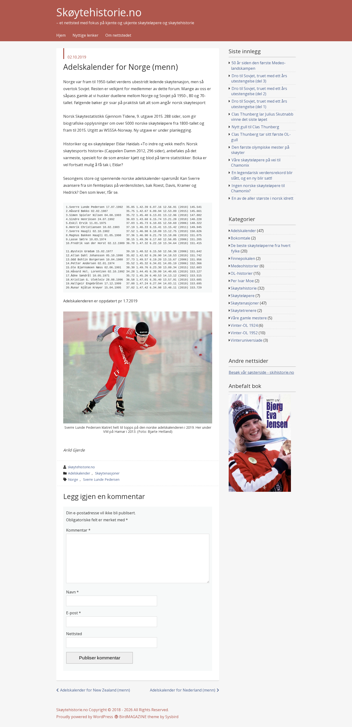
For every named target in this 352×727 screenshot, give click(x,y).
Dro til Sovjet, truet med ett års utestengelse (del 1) (259, 104)
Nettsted (74, 633)
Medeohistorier (245, 266)
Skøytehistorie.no (99, 12)
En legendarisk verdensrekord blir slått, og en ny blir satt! (262, 175)
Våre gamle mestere (249, 318)
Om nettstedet (118, 35)
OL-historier (242, 273)
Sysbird (171, 716)
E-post (73, 613)
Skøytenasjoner (107, 473)
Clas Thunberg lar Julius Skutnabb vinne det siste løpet (262, 116)
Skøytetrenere (243, 310)
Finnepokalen (243, 258)
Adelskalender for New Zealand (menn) (95, 690)
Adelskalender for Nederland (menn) (182, 690)
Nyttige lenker (85, 35)
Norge (73, 479)
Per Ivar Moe (242, 280)
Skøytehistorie (244, 288)
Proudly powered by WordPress (84, 716)
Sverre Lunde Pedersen (101, 479)
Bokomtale (240, 238)
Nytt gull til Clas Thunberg (255, 126)
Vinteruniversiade (246, 340)
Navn (72, 592)
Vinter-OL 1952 (244, 332)
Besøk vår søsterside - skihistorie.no (261, 372)
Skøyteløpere (243, 295)
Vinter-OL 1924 (244, 325)
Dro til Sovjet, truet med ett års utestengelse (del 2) (259, 91)
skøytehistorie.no (81, 467)
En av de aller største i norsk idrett (262, 198)
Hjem (61, 35)
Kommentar (78, 530)
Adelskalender (79, 473)
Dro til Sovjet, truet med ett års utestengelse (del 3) (259, 78)
